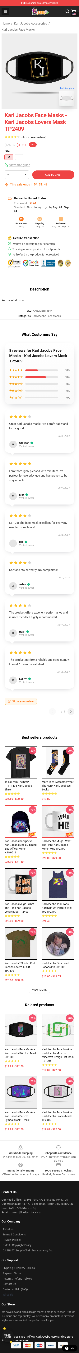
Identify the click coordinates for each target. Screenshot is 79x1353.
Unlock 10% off (7, 1336)
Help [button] (72, 1348)
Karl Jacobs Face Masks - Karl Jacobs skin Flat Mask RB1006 (21, 1053)
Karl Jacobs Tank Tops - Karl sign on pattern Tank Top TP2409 (57, 908)
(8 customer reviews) (33, 137)
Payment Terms (12, 1273)
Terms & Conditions (14, 1234)
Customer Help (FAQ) (15, 1289)
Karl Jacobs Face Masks (18, 29)
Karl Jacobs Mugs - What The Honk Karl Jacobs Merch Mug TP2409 (57, 845)
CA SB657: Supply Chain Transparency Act (28, 1250)
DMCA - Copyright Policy (17, 1245)
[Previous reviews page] (52, 711)
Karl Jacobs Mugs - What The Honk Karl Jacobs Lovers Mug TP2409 (19, 908)
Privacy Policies (12, 1239)
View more (39, 989)
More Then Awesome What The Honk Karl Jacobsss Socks (58, 785)
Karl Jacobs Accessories (30, 23)
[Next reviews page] (70, 711)
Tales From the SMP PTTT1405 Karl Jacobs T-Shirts (19, 785)
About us (8, 1229)
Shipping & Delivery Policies (19, 1267)
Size (7, 151)
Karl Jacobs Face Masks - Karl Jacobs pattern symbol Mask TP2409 (20, 1116)
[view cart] (73, 11)
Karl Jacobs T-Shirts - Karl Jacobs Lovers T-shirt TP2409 (20, 967)
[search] (67, 11)
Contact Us (9, 1283)
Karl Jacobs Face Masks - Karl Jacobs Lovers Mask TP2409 (57, 1116)
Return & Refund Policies (17, 1278)
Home (6, 23)
